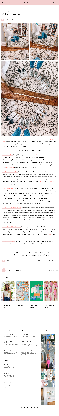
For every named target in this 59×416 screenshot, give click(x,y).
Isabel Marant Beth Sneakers (10, 171)
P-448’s (20, 220)
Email (55, 260)
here (39, 243)
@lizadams (50, 331)
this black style (10, 167)
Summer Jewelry (20, 305)
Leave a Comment (53, 270)
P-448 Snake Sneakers (8, 188)
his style (50, 234)
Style (2, 11)
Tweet (52, 260)
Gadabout (37, 410)
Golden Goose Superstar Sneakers (12, 207)
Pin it (49, 260)
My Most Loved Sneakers (13, 14)
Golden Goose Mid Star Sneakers (11, 227)
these (41, 181)
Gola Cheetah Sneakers (9, 241)
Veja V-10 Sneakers (8, 155)
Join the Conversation (12, 270)
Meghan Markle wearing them (44, 155)
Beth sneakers (50, 181)
